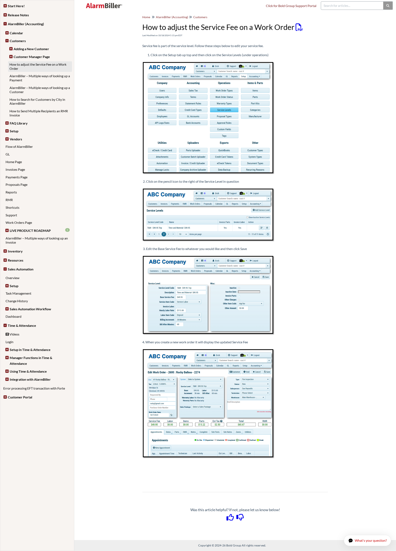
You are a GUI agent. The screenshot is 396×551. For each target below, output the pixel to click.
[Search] (388, 5)
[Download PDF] (299, 27)
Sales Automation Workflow (30, 309)
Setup (14, 131)
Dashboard (13, 316)
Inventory (15, 251)
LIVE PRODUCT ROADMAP (39, 230)
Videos (14, 334)
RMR (9, 200)
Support (11, 215)
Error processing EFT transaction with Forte (34, 388)
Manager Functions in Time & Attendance (31, 360)
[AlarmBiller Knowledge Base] (105, 3)
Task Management (18, 293)
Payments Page (16, 177)
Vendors (16, 139)
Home (146, 17)
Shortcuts (12, 207)
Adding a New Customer (31, 49)
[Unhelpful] (240, 518)
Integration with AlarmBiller (30, 379)
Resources (15, 260)
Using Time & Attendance (28, 371)
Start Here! (16, 6)
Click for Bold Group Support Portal (291, 6)
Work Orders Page (19, 222)
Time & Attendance (22, 325)
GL (8, 154)
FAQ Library (19, 123)
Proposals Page (16, 184)
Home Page (14, 162)
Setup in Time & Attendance (30, 350)
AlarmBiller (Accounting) (26, 24)
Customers (18, 41)
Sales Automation (20, 269)
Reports (11, 192)
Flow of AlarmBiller (19, 146)
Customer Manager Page (32, 57)
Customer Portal (20, 397)
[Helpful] (231, 518)
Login (9, 342)
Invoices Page (15, 169)
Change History (17, 301)
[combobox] (352, 5)
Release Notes (18, 15)
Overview (12, 278)
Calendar (16, 33)
